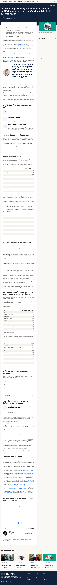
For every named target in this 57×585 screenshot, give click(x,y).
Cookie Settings (45, 579)
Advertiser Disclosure (52, 5)
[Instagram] (5, 581)
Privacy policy (45, 577)
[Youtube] (8, 581)
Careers (37, 579)
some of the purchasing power (15, 461)
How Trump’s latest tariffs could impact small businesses (35, 565)
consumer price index (22, 44)
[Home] (4, 1)
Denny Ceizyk (5, 567)
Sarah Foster (11, 532)
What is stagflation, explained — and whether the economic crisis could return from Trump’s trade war (21, 567)
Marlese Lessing (33, 567)
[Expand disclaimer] (55, 34)
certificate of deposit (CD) (9, 492)
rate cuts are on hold (26, 61)
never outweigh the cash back (19, 484)
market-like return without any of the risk (20, 488)
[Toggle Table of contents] (55, 38)
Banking (28, 577)
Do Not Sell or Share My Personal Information (49, 581)
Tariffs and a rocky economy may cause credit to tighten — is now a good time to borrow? (7, 566)
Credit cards (29, 579)
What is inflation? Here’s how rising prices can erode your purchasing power (49, 566)
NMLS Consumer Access (14, 576)
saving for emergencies (27, 88)
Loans (28, 581)
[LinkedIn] (6, 581)
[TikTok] (10, 581)
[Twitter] (3, 581)
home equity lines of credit (28, 470)
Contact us (37, 581)
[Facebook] (1, 581)
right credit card (31, 480)
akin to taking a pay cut (22, 87)
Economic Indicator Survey (8, 60)
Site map (37, 577)
